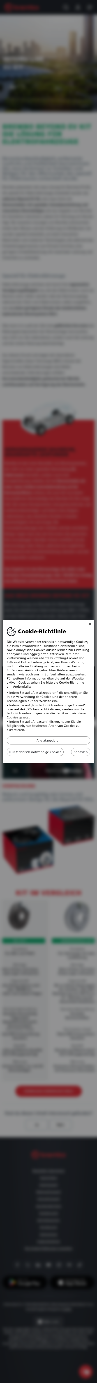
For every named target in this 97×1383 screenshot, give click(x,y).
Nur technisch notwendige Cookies (35, 752)
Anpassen (81, 752)
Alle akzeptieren (48, 740)
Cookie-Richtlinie (71, 682)
